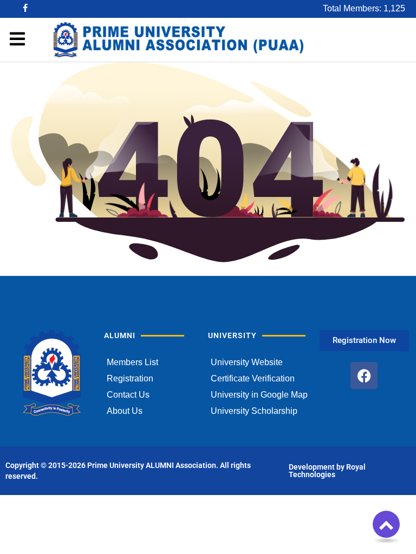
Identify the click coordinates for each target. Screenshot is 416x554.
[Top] (386, 524)
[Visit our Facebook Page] (26, 9)
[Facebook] (364, 375)
